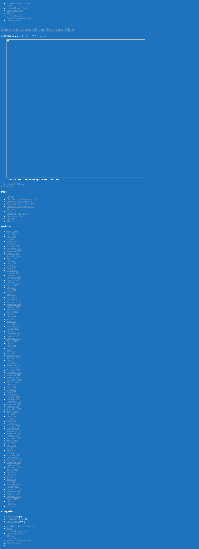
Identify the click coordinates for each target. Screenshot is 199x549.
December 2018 (13, 402)
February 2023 (13, 326)
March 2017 (12, 453)
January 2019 (12, 399)
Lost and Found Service (17, 8)
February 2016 (13, 484)
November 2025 (13, 251)
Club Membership (14, 10)
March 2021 (12, 363)
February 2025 (13, 273)
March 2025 (12, 270)
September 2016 (13, 467)
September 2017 (13, 438)
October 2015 (12, 494)
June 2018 (11, 416)
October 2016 (12, 465)
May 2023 (11, 319)
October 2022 (12, 336)
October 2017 (12, 436)
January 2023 (12, 329)
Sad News (11, 209)
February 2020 (13, 370)
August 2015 (12, 499)
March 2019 (12, 394)
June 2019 (11, 387)
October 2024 (12, 280)
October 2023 (12, 307)
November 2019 (13, 375)
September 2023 (13, 309)
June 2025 (11, 263)
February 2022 (13, 355)
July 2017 (10, 443)
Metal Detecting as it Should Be (20, 3)
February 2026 (13, 246)
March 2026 (12, 244)
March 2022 (12, 353)
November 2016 (13, 462)
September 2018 (13, 409)
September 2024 (13, 283)
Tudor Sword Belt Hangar (13, 184)
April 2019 (11, 392)
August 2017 (12, 440)
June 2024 (11, 290)
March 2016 (12, 482)
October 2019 (12, 377)
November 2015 (13, 492)
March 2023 (12, 324)
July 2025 (10, 261)
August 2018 (12, 411)
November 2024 (13, 278)
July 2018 (10, 414)
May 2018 (11, 419)
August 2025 (12, 258)
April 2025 (11, 268)
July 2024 (10, 287)
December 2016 (13, 460)
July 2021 (10, 360)
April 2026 (11, 241)
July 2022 (10, 343)
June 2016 (11, 475)
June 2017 (11, 445)
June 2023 (11, 317)
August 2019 (12, 382)
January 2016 (12, 487)
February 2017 (13, 455)
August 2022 (12, 341)
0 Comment (40, 36)
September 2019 (13, 380)
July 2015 (10, 501)
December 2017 (13, 431)
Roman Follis (7, 186)
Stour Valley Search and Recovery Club (37, 29)
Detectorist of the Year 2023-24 (20, 204)
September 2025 (13, 256)
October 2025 (12, 253)
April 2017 (11, 450)
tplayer (28, 36)
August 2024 (12, 285)
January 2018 (12, 428)
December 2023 (13, 302)
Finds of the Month (15, 519)
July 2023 (10, 314)
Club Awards (12, 517)
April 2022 (11, 351)
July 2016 (10, 472)
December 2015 (13, 489)
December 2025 (13, 248)
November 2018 (13, 404)
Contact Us (17, 15)
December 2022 (13, 331)
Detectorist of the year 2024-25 (20, 206)
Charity (10, 197)
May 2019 (11, 389)
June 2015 (11, 504)
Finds (9, 6)
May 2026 (11, 239)
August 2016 (12, 470)
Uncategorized (13, 521)
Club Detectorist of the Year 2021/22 (23, 199)
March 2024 (12, 297)
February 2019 (13, 397)
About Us (10, 13)
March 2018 (12, 423)
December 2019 (13, 372)
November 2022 (13, 334)
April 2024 (11, 295)
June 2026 (11, 236)
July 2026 (10, 234)
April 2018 (11, 421)
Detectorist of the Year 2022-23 (20, 202)
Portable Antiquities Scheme (19, 18)
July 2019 (10, 385)
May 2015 (11, 506)
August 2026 (12, 231)
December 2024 (13, 275)
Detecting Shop (13, 20)
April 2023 (11, 321)
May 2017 (11, 448)
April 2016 (11, 479)
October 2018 (12, 406)
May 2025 (11, 266)
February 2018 (13, 426)
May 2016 (11, 477)
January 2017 (12, 458)
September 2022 (13, 338)
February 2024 (13, 300)
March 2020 (12, 368)
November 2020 (13, 365)
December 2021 (13, 358)
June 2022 (11, 346)
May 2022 (11, 348)
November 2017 (13, 433)
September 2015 (13, 496)
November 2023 (13, 304)
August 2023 (12, 312)
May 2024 (11, 292)
